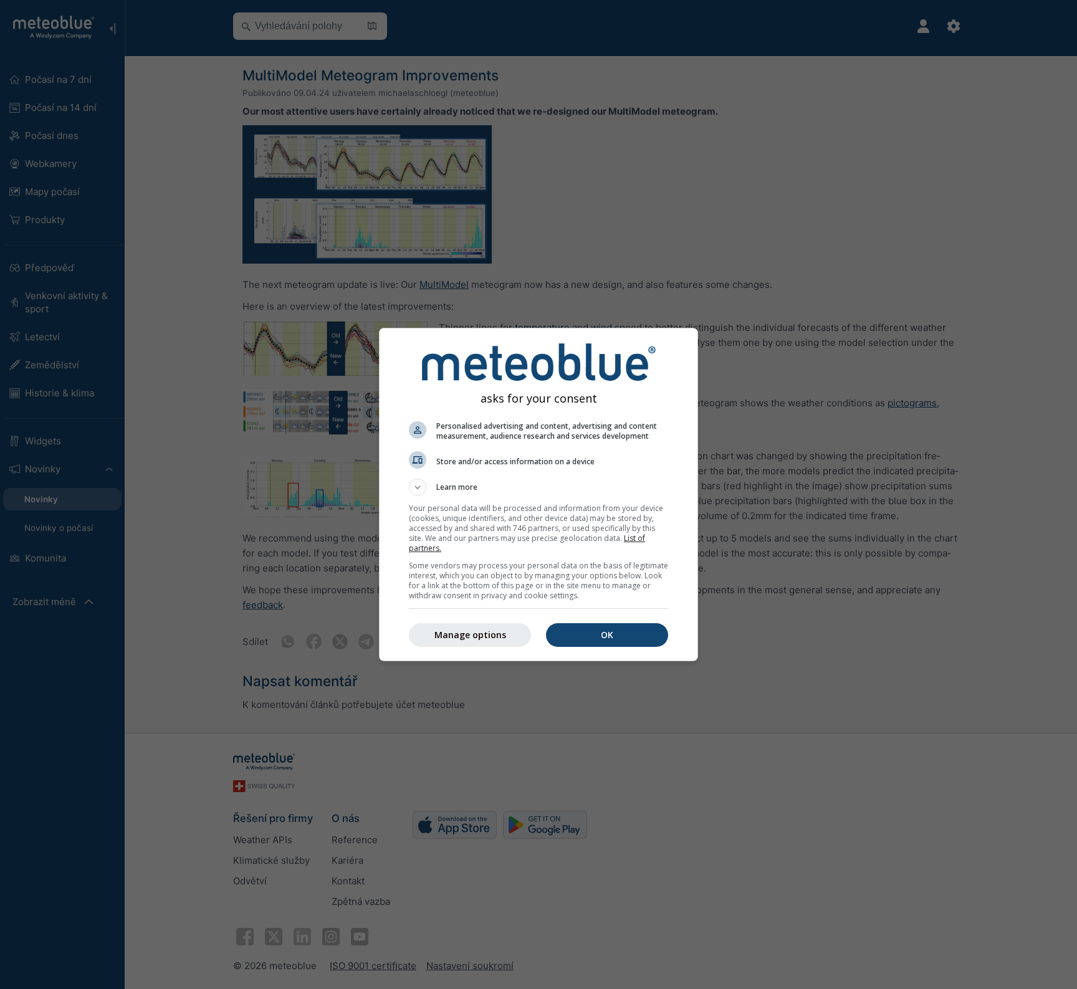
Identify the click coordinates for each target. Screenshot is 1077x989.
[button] (538, 487)
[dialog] (538, 494)
